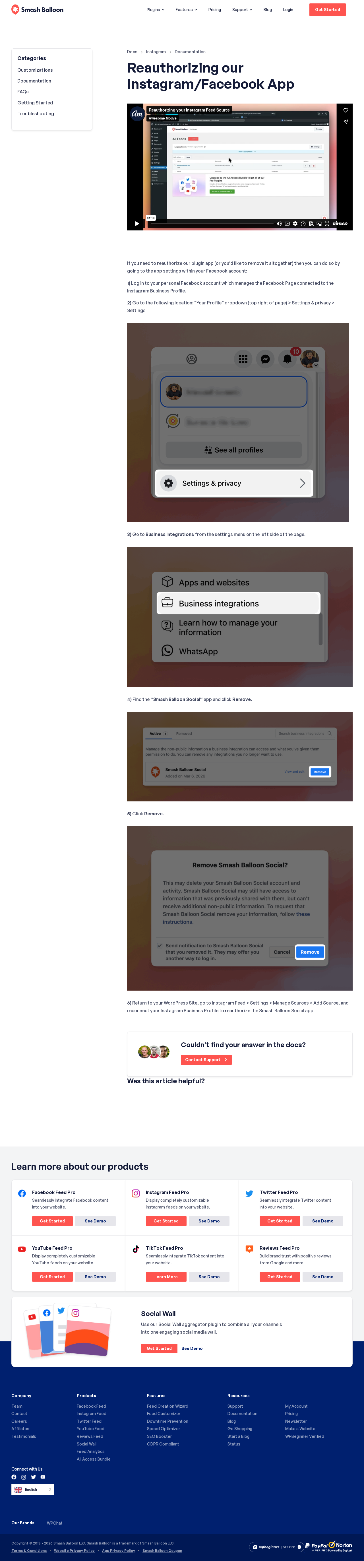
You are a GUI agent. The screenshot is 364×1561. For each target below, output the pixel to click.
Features (184, 9)
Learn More (162, 1278)
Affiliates (20, 1428)
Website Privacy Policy (74, 1551)
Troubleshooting (35, 113)
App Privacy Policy (118, 1551)
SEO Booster (159, 1436)
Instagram (156, 51)
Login (288, 9)
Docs (132, 51)
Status (234, 1444)
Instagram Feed (91, 1413)
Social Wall (86, 1444)
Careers (19, 1421)
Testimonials (23, 1436)
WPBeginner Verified (304, 1436)
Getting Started (35, 103)
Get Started (327, 9)
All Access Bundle (94, 1459)
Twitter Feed (89, 1421)
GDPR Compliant (163, 1444)
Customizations (35, 70)
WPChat (55, 1523)
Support (240, 9)
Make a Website (300, 1428)
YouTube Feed (90, 1428)
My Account (296, 1406)
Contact (19, 1413)
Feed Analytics (91, 1451)
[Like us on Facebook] (14, 1477)
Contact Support (203, 1059)
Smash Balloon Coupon (162, 1551)
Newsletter (296, 1421)
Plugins (153, 9)
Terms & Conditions (29, 1551)
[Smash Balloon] (37, 9)
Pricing (214, 9)
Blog (268, 9)
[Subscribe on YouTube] (42, 1477)
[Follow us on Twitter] (33, 1477)
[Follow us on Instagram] (23, 1477)
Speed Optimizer (163, 1428)
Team (16, 1406)
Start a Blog (238, 1436)
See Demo (95, 1220)
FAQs (23, 91)
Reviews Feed (90, 1436)
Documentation (190, 51)
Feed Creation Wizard (167, 1406)
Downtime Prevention (167, 1421)
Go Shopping (240, 1428)
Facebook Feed (91, 1406)
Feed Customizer (163, 1413)
